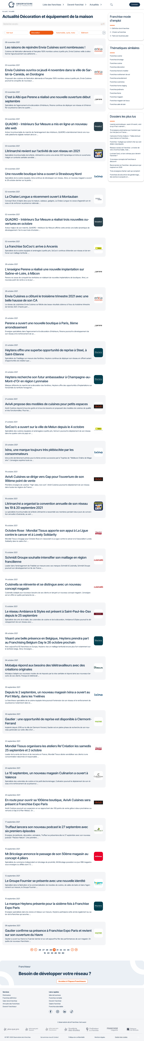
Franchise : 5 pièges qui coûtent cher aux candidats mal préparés (126, 143)
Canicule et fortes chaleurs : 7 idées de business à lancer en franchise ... (125, 137)
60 (63, 953)
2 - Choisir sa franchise (118, 32)
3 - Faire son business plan (119, 36)
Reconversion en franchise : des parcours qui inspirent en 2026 (125, 166)
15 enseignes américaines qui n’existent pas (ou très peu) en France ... (125, 131)
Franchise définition (10, 998)
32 (61, 950)
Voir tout (9, 33)
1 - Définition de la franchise (119, 28)
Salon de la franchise (10, 1001)
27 (43, 950)
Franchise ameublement (118, 78)
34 (68, 950)
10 (45, 953)
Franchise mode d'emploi (120, 18)
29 (51, 950)
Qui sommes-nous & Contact (49, 1037)
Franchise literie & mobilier (119, 71)
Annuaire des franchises (11, 1004)
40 (55, 953)
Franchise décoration (117, 67)
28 (47, 950)
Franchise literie (115, 93)
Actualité (11, 11)
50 (59, 953)
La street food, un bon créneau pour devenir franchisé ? (125, 155)
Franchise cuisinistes (117, 82)
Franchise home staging (118, 86)
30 (52, 953)
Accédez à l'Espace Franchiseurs (72, 981)
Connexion (134, 4)
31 (57, 950)
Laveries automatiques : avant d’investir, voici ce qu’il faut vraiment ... (125, 125)
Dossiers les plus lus (123, 116)
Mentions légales (100, 1037)
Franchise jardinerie (117, 89)
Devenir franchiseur (10, 1006)
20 (48, 953)
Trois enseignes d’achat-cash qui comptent (125, 171)
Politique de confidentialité (76, 1037)
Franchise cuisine (116, 56)
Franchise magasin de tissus (120, 101)
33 (64, 950)
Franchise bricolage (117, 59)
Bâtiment (84, 33)
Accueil (4, 11)
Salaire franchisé (55, 1004)
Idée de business (55, 995)
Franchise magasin (116, 97)
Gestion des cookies (121, 1037)
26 (40, 950)
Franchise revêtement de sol (120, 74)
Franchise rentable (55, 998)
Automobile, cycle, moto (65, 33)
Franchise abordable (56, 1006)
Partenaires (7, 995)
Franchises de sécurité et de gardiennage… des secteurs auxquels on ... (125, 176)
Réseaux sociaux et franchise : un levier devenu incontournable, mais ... (125, 149)
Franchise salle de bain (118, 104)
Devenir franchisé (55, 1001)
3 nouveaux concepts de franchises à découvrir (123, 160)
